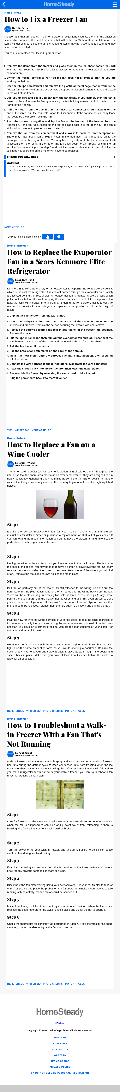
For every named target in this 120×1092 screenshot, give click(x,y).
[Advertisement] (30, 202)
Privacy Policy (59, 1067)
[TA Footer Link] (60, 1023)
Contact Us (60, 1049)
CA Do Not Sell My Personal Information (60, 1073)
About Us (59, 1038)
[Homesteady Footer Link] (60, 1012)
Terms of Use (60, 1061)
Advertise (60, 1043)
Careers (60, 1055)
